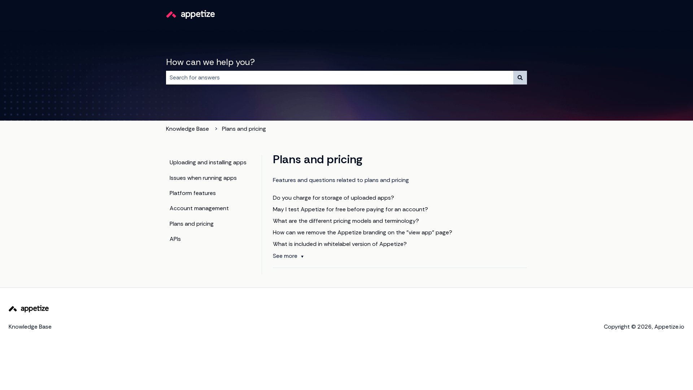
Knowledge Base (187, 129)
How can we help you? (210, 62)
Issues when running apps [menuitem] (203, 178)
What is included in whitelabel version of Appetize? (340, 244)
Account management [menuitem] (199, 208)
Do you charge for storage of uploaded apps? (333, 198)
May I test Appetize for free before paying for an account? (350, 209)
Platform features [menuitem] (193, 193)
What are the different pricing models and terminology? (346, 221)
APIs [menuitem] (175, 239)
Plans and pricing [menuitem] (192, 224)
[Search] (520, 77)
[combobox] (339, 77)
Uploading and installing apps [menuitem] (208, 162)
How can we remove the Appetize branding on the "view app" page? (362, 232)
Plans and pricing (244, 129)
